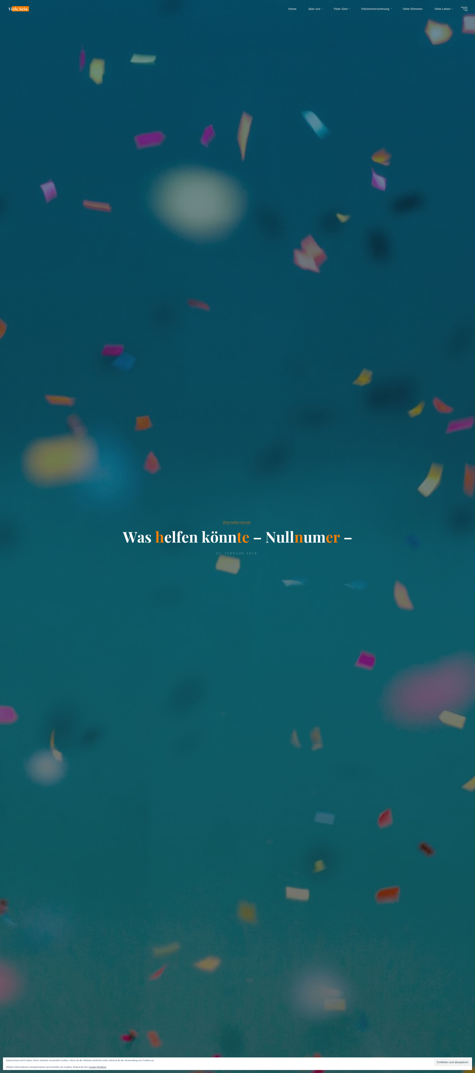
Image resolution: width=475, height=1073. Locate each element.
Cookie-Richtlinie (97, 1067)
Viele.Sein (18, 8)
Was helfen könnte (237, 522)
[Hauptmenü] (464, 9)
